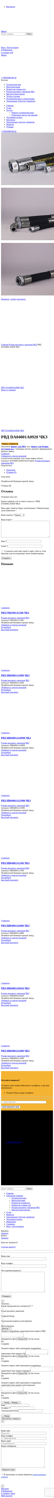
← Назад (5, 1403)
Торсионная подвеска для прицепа (16, 1321)
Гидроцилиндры (19, 1198)
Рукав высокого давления (12, 1311)
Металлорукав (7, 1326)
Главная (5, 344)
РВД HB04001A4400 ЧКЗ (15, 925)
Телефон (5, 1408)
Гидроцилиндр (7, 1316)
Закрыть (4, 1233)
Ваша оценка (7, 515)
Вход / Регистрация (15, 1226)
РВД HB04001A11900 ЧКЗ (16, 800)
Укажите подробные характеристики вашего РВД (23, 1331)
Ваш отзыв (6, 519)
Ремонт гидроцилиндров (23, 113)
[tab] (29, 470)
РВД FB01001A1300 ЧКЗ (15, 612)
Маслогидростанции (21, 1210)
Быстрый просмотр (9, 630)
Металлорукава (18, 1200)
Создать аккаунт (8, 1247)
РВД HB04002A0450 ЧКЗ (15, 988)
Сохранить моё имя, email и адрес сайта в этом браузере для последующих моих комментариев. (23, 552)
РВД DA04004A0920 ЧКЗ (12, 430)
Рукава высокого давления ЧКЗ (23, 344)
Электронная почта (9, 1411)
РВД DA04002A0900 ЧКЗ (12, 387)
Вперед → (16, 1403)
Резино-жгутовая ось (21, 1203)
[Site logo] (17, 29)
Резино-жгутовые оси (21, 1205)
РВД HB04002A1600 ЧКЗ (15, 1050)
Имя (3, 541)
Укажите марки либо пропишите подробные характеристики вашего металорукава (21, 1384)
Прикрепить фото (9, 1339)
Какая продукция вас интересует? (17, 1306)
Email (4, 546)
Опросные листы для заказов (24, 115)
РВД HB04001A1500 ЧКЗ (15, 863)
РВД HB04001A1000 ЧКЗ (15, 675)
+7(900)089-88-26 (8, 78)
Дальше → (6, 1329)
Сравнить (10, 1224)
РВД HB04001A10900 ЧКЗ (16, 738)
